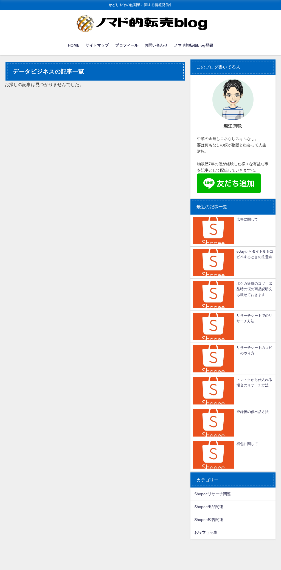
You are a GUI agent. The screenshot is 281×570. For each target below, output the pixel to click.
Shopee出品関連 (208, 507)
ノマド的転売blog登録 (193, 45)
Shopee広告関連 (208, 519)
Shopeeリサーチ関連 (212, 494)
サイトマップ (97, 45)
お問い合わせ (156, 45)
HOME (73, 45)
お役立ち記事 (205, 532)
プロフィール (126, 45)
